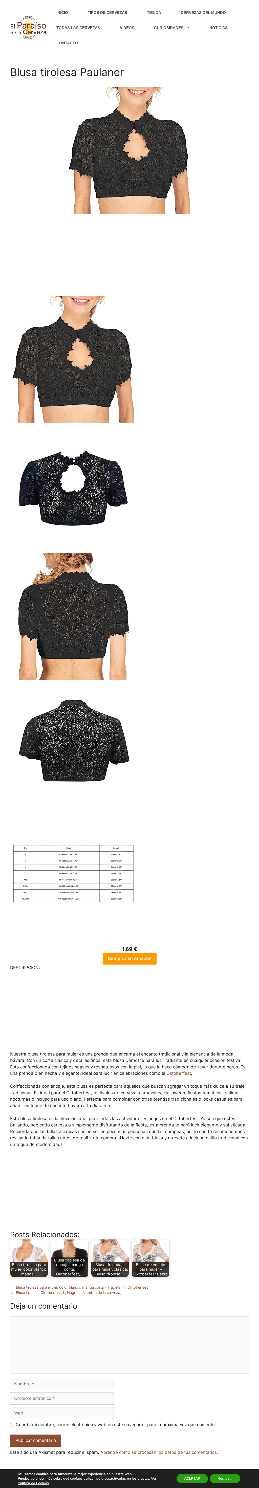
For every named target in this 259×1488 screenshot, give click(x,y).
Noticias (218, 28)
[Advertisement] (129, 257)
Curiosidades (168, 28)
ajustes (143, 1478)
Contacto (67, 43)
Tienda (154, 12)
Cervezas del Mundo (203, 12)
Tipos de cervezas (107, 12)
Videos (127, 28)
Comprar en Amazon (130, 958)
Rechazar (225, 1478)
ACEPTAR (192, 1478)
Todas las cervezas (78, 28)
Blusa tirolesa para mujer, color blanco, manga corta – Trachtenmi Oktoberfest (82, 1287)
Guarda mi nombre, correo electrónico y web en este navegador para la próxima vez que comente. (116, 1424)
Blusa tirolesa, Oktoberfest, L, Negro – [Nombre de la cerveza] (68, 1292)
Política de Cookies (33, 1483)
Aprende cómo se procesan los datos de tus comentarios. (159, 1452)
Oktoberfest (178, 1073)
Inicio (62, 12)
